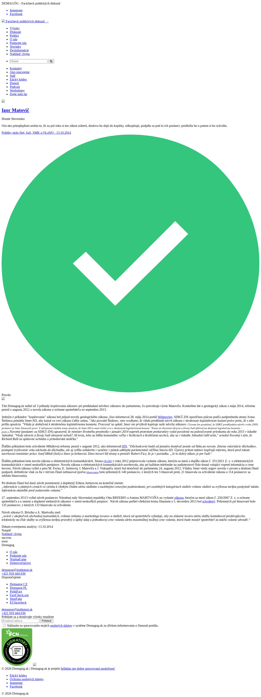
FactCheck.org (19, 595)
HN (124, 446)
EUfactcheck (18, 602)
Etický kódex (18, 79)
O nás (13, 39)
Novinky (15, 46)
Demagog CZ (19, 584)
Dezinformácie (19, 50)
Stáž (12, 75)
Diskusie (15, 32)
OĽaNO (108, 461)
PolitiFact (16, 591)
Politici (14, 35)
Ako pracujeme (20, 72)
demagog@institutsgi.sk (17, 570)
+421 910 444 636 (13, 573)
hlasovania (92, 472)
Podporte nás (18, 43)
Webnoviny (165, 417)
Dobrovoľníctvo (20, 563)
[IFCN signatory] (17, 665)
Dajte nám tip (18, 94)
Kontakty (16, 68)
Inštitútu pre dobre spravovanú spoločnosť (88, 668)
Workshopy (17, 90)
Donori (14, 83)
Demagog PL (18, 588)
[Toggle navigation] (47, 22)
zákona (179, 497)
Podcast (15, 87)
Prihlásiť (47, 620)
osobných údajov (61, 625)
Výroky (15, 28)
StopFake (16, 599)
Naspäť (6, 530)
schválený (208, 501)
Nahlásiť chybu (20, 54)
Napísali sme (18, 559)
